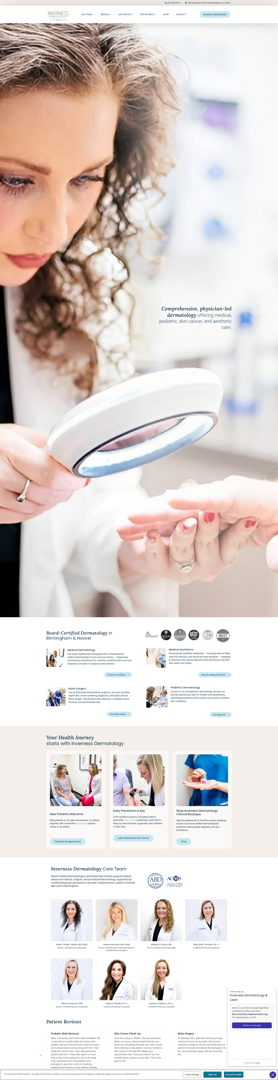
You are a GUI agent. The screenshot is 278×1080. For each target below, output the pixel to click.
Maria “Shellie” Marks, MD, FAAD (72, 944)
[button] (41, 1055)
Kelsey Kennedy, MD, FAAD (116, 944)
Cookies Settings (192, 1074)
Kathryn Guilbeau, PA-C (161, 1003)
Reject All (212, 1074)
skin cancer (130, 820)
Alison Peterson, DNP (72, 1003)
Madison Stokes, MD (161, 944)
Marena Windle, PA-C (117, 1003)
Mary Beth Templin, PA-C (206, 944)
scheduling (81, 823)
